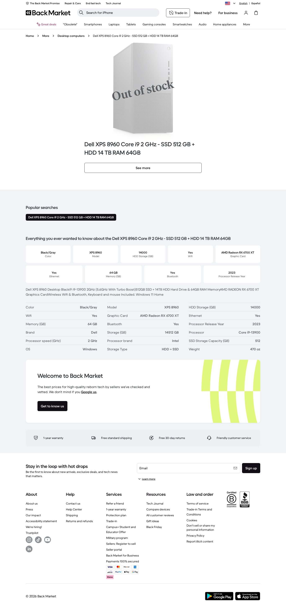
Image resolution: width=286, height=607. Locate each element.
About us (32, 503)
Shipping (72, 515)
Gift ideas (152, 521)
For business (228, 13)
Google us (89, 392)
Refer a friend (115, 503)
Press (29, 509)
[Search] (81, 12)
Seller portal (114, 549)
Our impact (33, 515)
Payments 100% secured (122, 561)
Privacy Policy (195, 535)
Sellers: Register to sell (121, 544)
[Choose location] (231, 3)
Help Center (74, 509)
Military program (117, 538)
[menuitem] (93, 24)
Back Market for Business (122, 555)
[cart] (256, 13)
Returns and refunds (79, 521)
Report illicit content (200, 541)
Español (255, 3)
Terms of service (198, 503)
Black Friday (154, 527)
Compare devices (158, 509)
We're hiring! (34, 527)
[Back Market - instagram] (29, 539)
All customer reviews (160, 515)
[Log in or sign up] (246, 13)
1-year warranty (116, 509)
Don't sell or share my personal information (201, 528)
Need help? (203, 13)
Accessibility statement (41, 521)
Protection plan (116, 515)
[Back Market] (48, 12)
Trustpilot (32, 533)
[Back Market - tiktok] (38, 539)
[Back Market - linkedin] (29, 549)
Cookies (192, 520)
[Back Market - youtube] (47, 539)
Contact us (73, 503)
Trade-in (111, 521)
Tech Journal (154, 503)
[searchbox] (121, 12)
